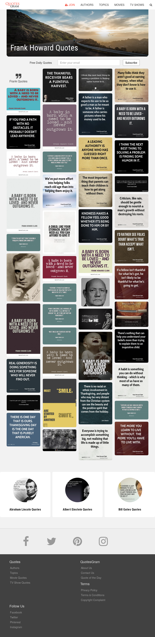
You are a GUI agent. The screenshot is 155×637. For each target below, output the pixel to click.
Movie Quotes (18, 578)
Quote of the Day (91, 578)
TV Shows (137, 5)
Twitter (14, 617)
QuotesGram (12, 4)
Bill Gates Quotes (77, 509)
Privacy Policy (89, 590)
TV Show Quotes (20, 582)
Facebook (16, 612)
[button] (151, 4)
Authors (87, 5)
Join (71, 5)
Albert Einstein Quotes (25, 509)
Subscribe (131, 62)
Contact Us (87, 573)
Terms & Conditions (92, 595)
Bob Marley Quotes (130, 509)
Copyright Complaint (93, 600)
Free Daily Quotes (41, 62)
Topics (104, 5)
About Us (86, 568)
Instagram (16, 627)
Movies (119, 5)
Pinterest (15, 622)
